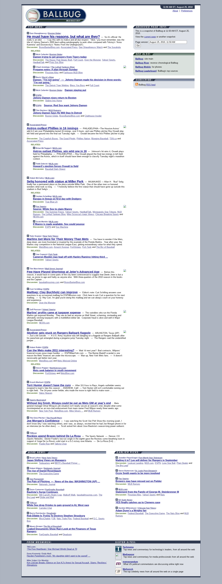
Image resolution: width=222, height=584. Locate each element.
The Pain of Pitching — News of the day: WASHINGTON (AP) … (63, 481)
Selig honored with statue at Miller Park (55, 181)
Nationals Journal (52, 468)
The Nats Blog (173, 513)
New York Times (50, 236)
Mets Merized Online (67, 361)
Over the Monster (92, 60)
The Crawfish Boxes (48, 138)
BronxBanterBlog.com (49, 47)
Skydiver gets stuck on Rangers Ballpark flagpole (59, 332)
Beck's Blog (47, 77)
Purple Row (44, 444)
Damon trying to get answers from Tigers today (60, 56)
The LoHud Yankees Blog (62, 67)
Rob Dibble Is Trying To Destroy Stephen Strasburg (56, 515)
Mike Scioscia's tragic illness (80, 214)
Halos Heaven (45, 393)
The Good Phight (67, 138)
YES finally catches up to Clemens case (138, 502)
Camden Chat (45, 508)
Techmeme (128, 547)
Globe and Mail (47, 497)
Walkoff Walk (69, 495)
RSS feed (150, 85)
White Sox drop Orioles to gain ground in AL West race (58, 505)
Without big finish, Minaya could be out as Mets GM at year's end (69, 403)
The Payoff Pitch (54, 418)
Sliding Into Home (53, 100)
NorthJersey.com (58, 368)
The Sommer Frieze (54, 212)
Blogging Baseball (99, 138)
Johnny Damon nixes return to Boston (54, 97)
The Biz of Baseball (105, 247)
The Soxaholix (114, 47)
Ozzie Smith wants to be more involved (138, 473)
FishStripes (75, 247)
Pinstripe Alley (52, 72)
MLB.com (57, 148)
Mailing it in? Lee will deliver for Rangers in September (147, 460)
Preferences (187, 11)
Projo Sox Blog (56, 62)
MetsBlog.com (46, 247)
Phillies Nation (83, 138)
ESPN (38, 95)
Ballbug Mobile (143, 67)
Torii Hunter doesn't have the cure (49, 385)
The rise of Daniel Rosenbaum (44, 470)
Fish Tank (86, 247)
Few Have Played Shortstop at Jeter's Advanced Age (63, 271)
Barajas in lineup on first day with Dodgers (57, 198)
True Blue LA (51, 202)
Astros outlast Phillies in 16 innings (52, 128)
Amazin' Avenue (61, 247)
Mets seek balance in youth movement (54, 370)
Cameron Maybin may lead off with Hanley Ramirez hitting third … (70, 256)
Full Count (78, 60)
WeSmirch (128, 569)
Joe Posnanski (36, 479)
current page (150, 37)
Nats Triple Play (64, 518)
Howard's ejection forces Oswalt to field (55, 166)
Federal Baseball (81, 518)
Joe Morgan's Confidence (43, 420)
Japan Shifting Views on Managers (46, 460)
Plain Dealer (182, 463)
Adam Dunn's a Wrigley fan (131, 510)
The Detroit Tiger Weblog (57, 85)
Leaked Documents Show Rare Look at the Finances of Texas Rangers (61, 530)
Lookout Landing (135, 463)
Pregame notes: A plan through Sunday (55, 69)
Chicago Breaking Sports (107, 214)
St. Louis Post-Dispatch (146, 471)
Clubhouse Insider (93, 116)
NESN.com (38, 217)
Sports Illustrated (38, 400)
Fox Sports (41, 207)
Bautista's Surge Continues (42, 492)
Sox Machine (62, 227)
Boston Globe (54, 33)
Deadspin (51, 513)
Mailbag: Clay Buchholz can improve (52, 292)
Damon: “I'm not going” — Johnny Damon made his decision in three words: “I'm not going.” (77, 81)
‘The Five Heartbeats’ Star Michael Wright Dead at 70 (52, 549)
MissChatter (44, 518)
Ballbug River (142, 63)
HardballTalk (39, 62)
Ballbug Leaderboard (146, 71)
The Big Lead (122, 465)
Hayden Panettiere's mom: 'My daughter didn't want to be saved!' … (58, 556)
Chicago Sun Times (147, 508)
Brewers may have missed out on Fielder (139, 481)
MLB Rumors (55, 110)
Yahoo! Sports (108, 60)
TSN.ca (113, 138)
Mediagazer (128, 554)
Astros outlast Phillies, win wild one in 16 (60, 151)
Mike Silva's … (76, 411)
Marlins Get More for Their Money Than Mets (58, 239)
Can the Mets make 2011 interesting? (50, 350)
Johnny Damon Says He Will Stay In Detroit (57, 112)
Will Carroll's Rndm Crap (50, 495)
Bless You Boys (77, 85)
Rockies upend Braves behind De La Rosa (54, 436)
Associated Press (69, 47)
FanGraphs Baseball (54, 490)
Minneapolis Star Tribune (104, 212)
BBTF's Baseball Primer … (67, 463)
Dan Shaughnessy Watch (91, 47)
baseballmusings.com (49, 282)
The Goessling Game (49, 473)
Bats (162, 495)
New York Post (46, 411)
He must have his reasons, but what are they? (63, 37)
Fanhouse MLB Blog (73, 72)
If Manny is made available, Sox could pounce (59, 224)
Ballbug (139, 59)
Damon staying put (75, 90)
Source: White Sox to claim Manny (52, 209)
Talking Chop (60, 444)
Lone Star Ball (168, 463)
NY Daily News (125, 500)
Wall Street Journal (54, 269)
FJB (53, 518)
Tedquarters (44, 463)
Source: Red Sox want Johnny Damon (65, 105)
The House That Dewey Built (58, 60)
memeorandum (130, 561)
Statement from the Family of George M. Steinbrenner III (147, 491)
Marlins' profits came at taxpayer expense (54, 312)
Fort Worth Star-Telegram (150, 458)
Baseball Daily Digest (55, 169)
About (175, 11)
